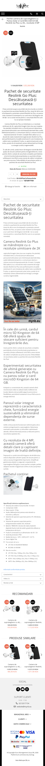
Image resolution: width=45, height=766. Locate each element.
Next (41, 58)
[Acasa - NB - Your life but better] (22, 6)
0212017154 (23, 703)
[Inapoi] (1, 19)
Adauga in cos (28, 174)
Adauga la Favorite (13, 186)
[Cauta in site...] (42, 13)
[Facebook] (18, 689)
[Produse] (3, 14)
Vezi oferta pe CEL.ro (22, 760)
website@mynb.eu (23, 706)
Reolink (22, 26)
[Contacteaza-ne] (31, 13)
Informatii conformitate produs (14, 569)
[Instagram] (27, 689)
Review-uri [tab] (8, 583)
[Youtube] (23, 689)
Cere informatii (31, 186)
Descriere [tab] (7, 199)
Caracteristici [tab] (8, 574)
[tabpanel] (22, 56)
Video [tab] (7, 579)
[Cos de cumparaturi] (36, 13)
